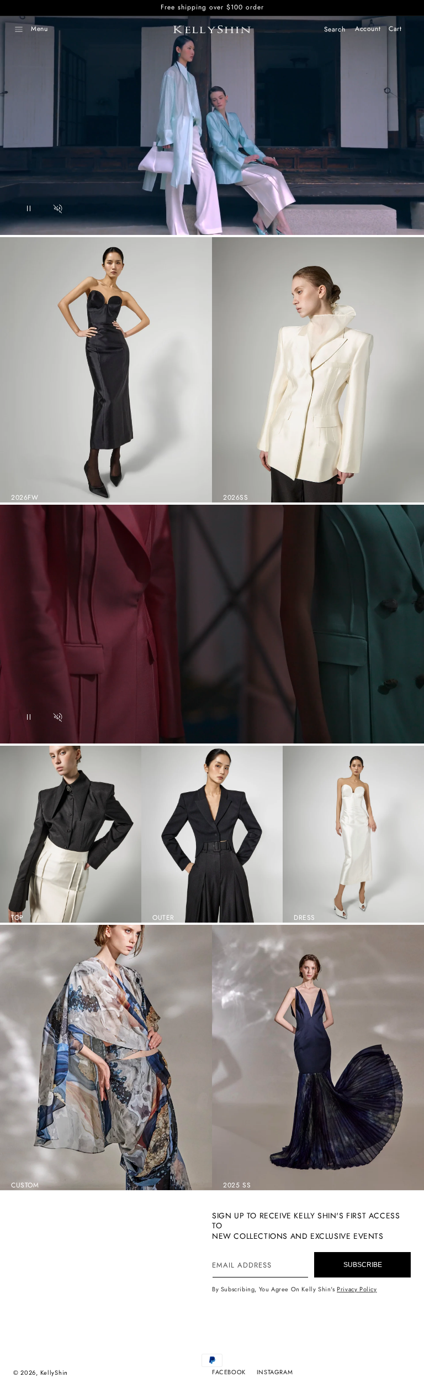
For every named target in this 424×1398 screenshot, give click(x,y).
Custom (25, 1185)
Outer (163, 918)
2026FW (25, 497)
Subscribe (362, 1265)
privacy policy (357, 1289)
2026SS (235, 497)
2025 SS (237, 1185)
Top (17, 918)
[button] (19, 29)
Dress (304, 918)
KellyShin (54, 1372)
